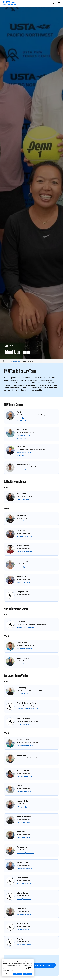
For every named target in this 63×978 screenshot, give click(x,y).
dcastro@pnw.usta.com (24, 536)
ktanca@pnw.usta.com (24, 945)
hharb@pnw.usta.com (23, 929)
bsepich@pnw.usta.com (24, 452)
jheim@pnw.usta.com (23, 837)
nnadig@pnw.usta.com (24, 693)
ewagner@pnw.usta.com (24, 914)
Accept (27, 973)
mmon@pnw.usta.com (24, 791)
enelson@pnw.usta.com (24, 648)
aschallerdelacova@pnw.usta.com (27, 709)
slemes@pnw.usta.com (24, 435)
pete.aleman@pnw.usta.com (25, 853)
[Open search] (54, 3)
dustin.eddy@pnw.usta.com (25, 627)
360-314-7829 (21, 438)
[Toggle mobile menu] (59, 3)
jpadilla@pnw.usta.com (24, 822)
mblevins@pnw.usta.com (24, 868)
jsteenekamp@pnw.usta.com (26, 470)
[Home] (3, 361)
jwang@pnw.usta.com (23, 761)
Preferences (8, 973)
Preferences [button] (10, 970)
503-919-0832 (21, 421)
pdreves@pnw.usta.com (24, 418)
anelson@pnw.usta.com (24, 776)
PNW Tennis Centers (13, 361)
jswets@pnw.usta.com (24, 582)
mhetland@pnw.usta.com (24, 664)
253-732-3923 (21, 455)
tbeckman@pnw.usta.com (25, 567)
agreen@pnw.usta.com (24, 499)
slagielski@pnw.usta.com (25, 745)
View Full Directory (43, 965)
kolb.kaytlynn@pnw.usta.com (26, 807)
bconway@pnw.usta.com (24, 521)
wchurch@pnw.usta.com (24, 551)
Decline (18, 973)
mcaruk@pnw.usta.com (24, 899)
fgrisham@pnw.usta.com (24, 883)
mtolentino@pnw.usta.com (25, 724)
